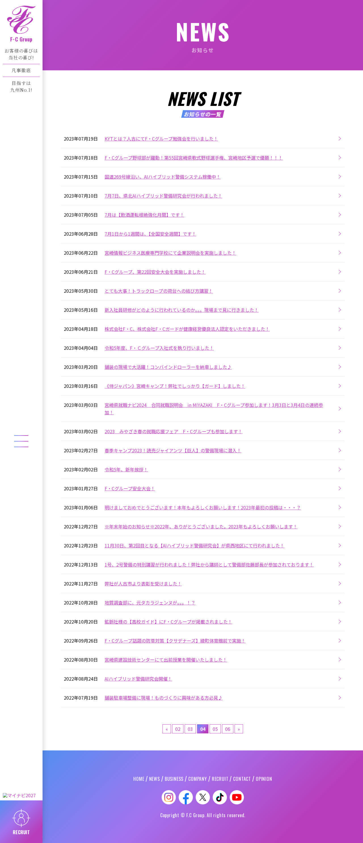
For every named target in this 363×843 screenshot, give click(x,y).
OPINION (264, 778)
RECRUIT (220, 778)
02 (177, 728)
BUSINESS (174, 778)
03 (190, 728)
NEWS (154, 778)
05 (215, 728)
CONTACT (242, 778)
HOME (138, 778)
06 (227, 728)
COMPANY (197, 778)
